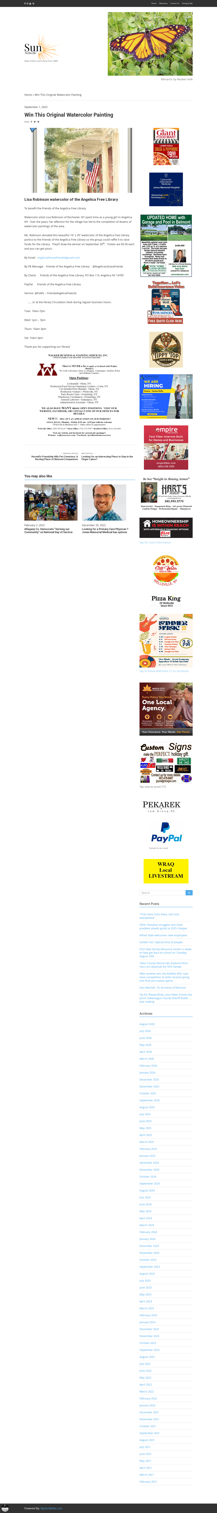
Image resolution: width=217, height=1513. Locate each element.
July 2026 (145, 1031)
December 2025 (149, 1079)
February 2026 (148, 1065)
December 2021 (149, 1412)
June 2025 (146, 1121)
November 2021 (149, 1419)
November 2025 (149, 1086)
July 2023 (145, 1280)
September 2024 (150, 1183)
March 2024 (147, 1225)
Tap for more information (155, 542)
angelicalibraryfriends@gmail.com (58, 257)
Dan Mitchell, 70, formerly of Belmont (163, 987)
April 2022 (146, 1384)
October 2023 (148, 1259)
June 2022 (146, 1370)
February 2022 (148, 1398)
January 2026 (147, 1072)
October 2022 (148, 1343)
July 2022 (145, 1363)
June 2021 (146, 1454)
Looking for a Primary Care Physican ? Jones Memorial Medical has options (105, 530)
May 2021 (145, 1461)
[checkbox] (5, 1508)
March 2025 (147, 1142)
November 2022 (149, 1336)
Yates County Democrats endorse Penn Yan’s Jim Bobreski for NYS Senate (164, 964)
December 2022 (149, 1329)
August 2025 (147, 1107)
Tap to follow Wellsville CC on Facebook (164, 671)
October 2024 (148, 1176)
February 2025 (148, 1149)
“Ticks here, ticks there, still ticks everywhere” (159, 916)
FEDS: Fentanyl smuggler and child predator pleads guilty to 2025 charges (163, 926)
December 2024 (149, 1162)
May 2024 (145, 1211)
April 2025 (146, 1135)
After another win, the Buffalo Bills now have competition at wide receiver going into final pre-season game (164, 977)
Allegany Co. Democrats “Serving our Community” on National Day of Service (48, 530)
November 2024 (149, 1169)
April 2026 (146, 1052)
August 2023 (147, 1273)
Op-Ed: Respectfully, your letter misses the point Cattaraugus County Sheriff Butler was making (166, 998)
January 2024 (147, 1239)
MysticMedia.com (51, 1508)
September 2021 (150, 1433)
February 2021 (148, 1481)
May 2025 (145, 1128)
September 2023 (150, 1266)
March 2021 (147, 1474)
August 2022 (147, 1357)
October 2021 (148, 1426)
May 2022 (145, 1377)
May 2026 (145, 1045)
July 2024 (145, 1197)
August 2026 (147, 1024)
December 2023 (149, 1246)
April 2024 (146, 1218)
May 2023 (145, 1294)
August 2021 (147, 1440)
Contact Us (174, 3)
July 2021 (145, 1447)
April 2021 (146, 1467)
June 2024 (146, 1204)
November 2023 (149, 1253)
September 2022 (150, 1350)
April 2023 (146, 1301)
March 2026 (147, 1058)
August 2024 (147, 1190)
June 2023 (146, 1287)
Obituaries (163, 3)
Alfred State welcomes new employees (163, 935)
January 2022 (147, 1405)
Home (153, 3)
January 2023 (147, 1322)
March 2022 (147, 1391)
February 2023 (148, 1315)
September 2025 (150, 1100)
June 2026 (146, 1038)
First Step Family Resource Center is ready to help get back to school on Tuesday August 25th (165, 952)
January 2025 (147, 1156)
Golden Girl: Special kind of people (161, 942)
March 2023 (147, 1308)
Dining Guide (187, 3)
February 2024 (148, 1232)
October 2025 (148, 1093)
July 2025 (145, 1114)
